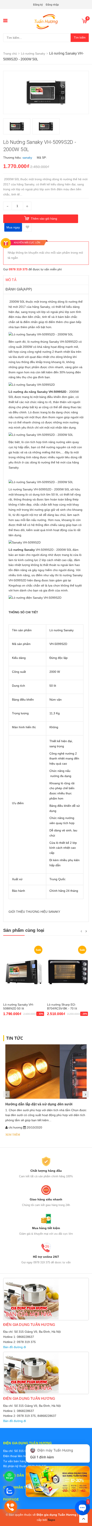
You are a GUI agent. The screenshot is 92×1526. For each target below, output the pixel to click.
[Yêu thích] (27, 227)
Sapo (51, 1520)
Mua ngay (13, 227)
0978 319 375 (18, 269)
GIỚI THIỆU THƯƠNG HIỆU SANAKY (34, 911)
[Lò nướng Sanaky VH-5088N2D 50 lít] (24, 971)
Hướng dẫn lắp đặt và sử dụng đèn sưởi (38, 1104)
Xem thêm (12, 1134)
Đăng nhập (52, 4)
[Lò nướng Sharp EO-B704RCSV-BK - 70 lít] (68, 971)
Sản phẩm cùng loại (24, 930)
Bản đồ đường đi (14, 1347)
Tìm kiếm (80, 37)
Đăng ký (38, 4)
